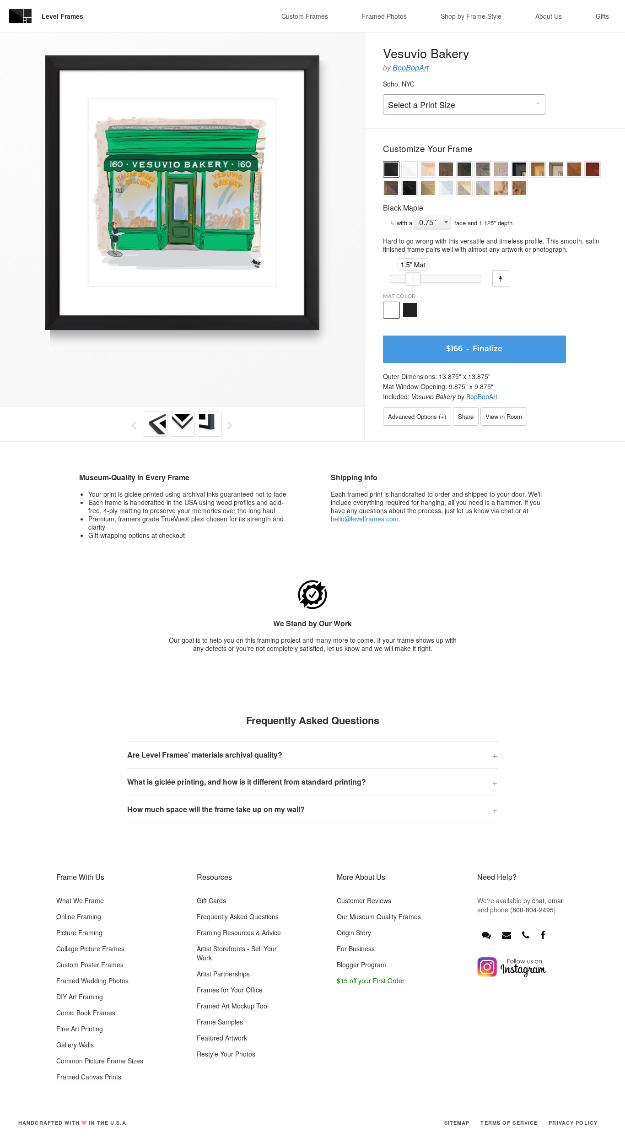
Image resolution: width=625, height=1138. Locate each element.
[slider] (412, 278)
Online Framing (78, 916)
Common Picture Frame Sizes (99, 1060)
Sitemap (457, 1122)
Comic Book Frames (85, 1012)
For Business (356, 948)
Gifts (602, 16)
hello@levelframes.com (365, 518)
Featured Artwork (222, 1037)
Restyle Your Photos (226, 1053)
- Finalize (474, 349)
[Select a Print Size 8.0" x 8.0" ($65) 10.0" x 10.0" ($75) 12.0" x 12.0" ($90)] (464, 105)
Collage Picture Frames (90, 948)
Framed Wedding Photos (92, 980)
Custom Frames (304, 16)
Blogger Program (361, 964)
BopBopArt (410, 67)
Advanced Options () (417, 416)
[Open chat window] (486, 934)
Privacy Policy (573, 1122)
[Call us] (525, 934)
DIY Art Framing (79, 996)
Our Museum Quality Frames (379, 916)
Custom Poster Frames (90, 964)
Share (466, 416)
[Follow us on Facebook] (543, 934)
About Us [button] (548, 16)
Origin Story (354, 932)
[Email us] (506, 934)
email (556, 900)
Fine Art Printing (79, 1028)
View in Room (503, 416)
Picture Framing (79, 932)
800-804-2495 (533, 909)
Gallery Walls (75, 1044)
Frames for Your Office (230, 989)
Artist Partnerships (223, 973)
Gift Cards (211, 900)
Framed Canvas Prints (88, 1076)
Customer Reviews (364, 900)
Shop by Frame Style (471, 16)
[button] (391, 170)
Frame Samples (220, 1021)
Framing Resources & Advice (239, 932)
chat (538, 900)
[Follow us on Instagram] (511, 974)
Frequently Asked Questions (238, 916)
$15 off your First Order (370, 980)
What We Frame (80, 900)
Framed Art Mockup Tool (233, 1005)
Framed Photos (384, 16)
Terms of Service (509, 1122)
